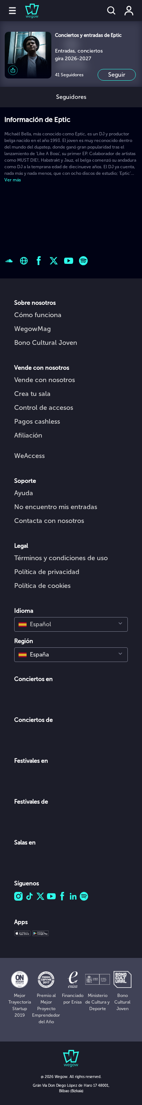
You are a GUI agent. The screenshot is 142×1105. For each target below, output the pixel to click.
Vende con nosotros (44, 380)
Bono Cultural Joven (45, 342)
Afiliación (28, 435)
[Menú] (12, 10)
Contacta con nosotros (49, 520)
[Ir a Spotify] (83, 260)
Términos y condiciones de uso (61, 558)
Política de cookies (42, 585)
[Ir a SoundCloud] (8, 260)
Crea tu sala (32, 393)
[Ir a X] (53, 260)
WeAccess (29, 455)
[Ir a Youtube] (68, 261)
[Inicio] (27, 10)
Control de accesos (43, 407)
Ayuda (23, 493)
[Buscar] (111, 10)
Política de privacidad (46, 571)
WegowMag (32, 328)
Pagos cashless (37, 421)
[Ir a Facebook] (38, 260)
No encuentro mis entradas (55, 507)
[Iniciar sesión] (129, 10)
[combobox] (71, 624)
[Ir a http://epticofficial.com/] (23, 260)
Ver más (12, 179)
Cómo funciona (38, 315)
